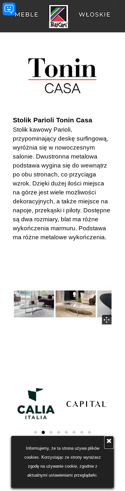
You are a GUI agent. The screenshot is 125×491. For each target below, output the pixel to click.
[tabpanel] (62, 178)
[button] (34, 303)
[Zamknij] (109, 442)
